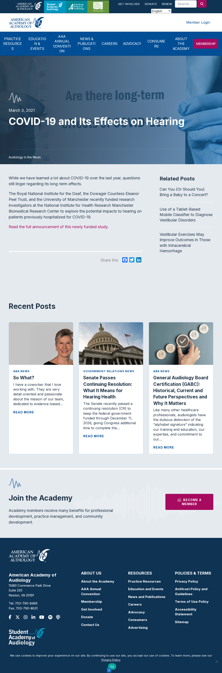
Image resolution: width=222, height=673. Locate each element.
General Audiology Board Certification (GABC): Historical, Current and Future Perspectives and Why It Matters (180, 390)
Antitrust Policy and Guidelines (191, 591)
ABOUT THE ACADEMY (181, 44)
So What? (23, 377)
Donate (151, 4)
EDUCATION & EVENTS (37, 44)
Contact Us (90, 625)
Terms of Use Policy (192, 601)
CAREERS (110, 43)
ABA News (21, 371)
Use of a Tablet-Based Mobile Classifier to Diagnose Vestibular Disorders (186, 214)
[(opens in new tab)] (27, 637)
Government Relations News (108, 371)
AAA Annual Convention (91, 591)
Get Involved (129, 4)
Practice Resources (144, 581)
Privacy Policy (186, 581)
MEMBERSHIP (205, 44)
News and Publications (146, 597)
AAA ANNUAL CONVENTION (62, 43)
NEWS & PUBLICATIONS (87, 44)
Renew (167, 4)
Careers (135, 604)
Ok (112, 666)
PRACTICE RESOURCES (12, 44)
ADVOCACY (132, 43)
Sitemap (182, 622)
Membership (91, 601)
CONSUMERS (156, 43)
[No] (216, 661)
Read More (23, 412)
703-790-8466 (26, 603)
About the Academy (97, 581)
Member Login (198, 22)
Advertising (138, 628)
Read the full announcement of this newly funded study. (59, 226)
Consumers (137, 620)
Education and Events (145, 589)
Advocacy (136, 612)
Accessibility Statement (185, 611)
